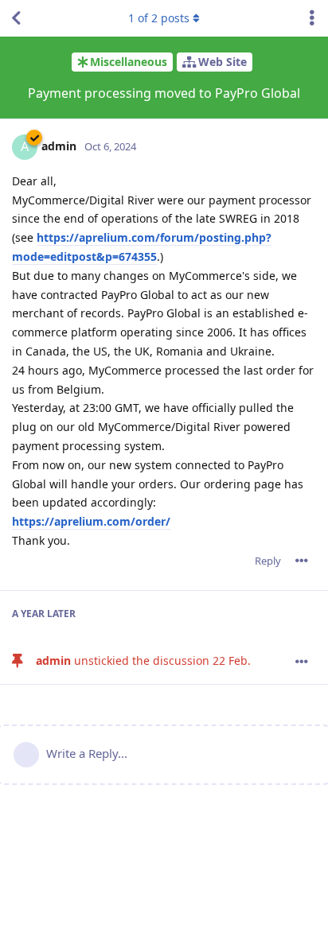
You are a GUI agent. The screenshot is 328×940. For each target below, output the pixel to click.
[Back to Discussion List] (16, 18)
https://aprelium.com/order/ (91, 521)
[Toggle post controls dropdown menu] (301, 560)
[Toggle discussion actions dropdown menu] (312, 18)
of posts (158, 17)
